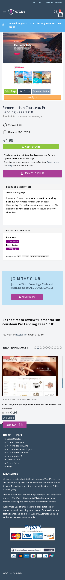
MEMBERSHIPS (28, 297)
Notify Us (33, 97)
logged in (21, 334)
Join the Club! (14, 425)
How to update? (14, 456)
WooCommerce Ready (13, 399)
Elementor (14, 241)
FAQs (10, 165)
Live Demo (24, 91)
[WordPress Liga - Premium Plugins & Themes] (16, 12)
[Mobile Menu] (5, 12)
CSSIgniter (14, 249)
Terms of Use (53, 162)
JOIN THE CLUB (34, 173)
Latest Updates (14, 439)
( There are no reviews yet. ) (30, 116)
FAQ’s (9, 466)
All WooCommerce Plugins (19, 449)
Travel (25, 256)
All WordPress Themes (18, 452)
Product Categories (16, 442)
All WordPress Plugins (17, 445)
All (19, 256)
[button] (35, 347)
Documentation (41, 91)
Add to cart (33, 146)
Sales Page (10, 91)
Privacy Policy (13, 463)
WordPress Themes (39, 256)
